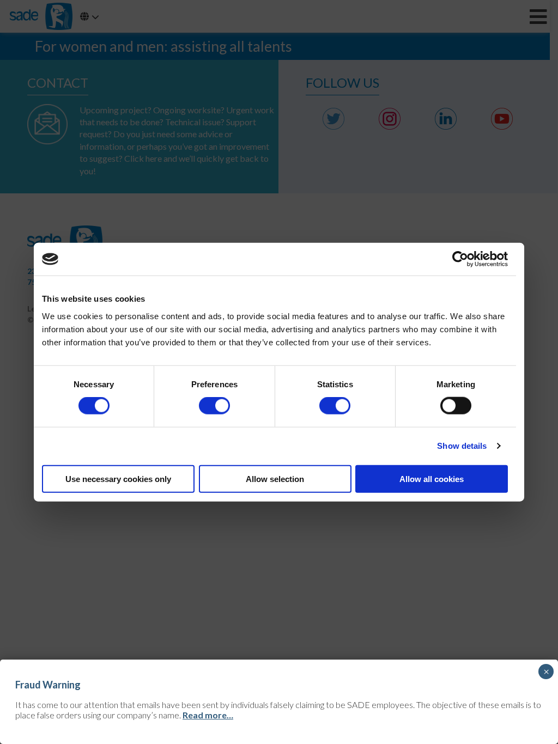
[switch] (214, 405)
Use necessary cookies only (118, 478)
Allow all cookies (431, 478)
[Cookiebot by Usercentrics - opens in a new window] (460, 259)
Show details (462, 445)
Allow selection (275, 478)
